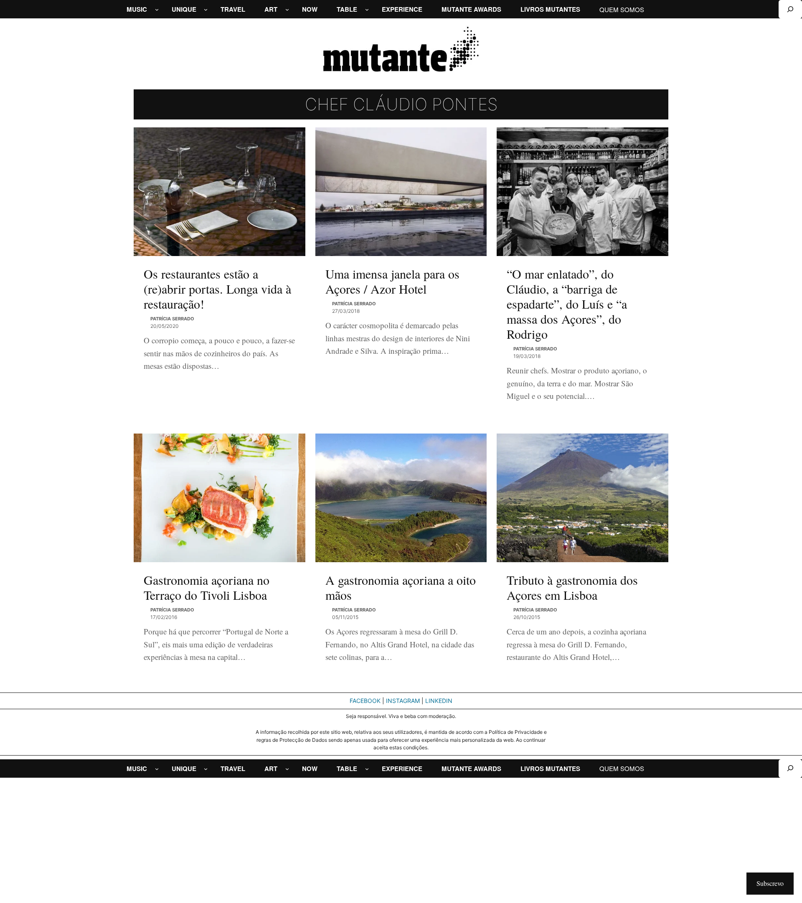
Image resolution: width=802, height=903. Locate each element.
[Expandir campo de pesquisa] (790, 9)
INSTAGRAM (403, 700)
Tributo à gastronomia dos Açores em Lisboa (572, 587)
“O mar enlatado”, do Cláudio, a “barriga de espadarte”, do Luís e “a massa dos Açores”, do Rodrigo (567, 303)
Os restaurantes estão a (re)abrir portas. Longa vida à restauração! (217, 288)
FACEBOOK (365, 700)
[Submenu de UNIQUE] (206, 9)
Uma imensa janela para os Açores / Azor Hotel (392, 281)
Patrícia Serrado (172, 319)
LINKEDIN (438, 700)
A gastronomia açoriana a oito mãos (400, 587)
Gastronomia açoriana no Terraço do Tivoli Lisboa (206, 587)
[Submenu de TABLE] (367, 9)
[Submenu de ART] (287, 9)
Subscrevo (770, 883)
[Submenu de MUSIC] (157, 9)
